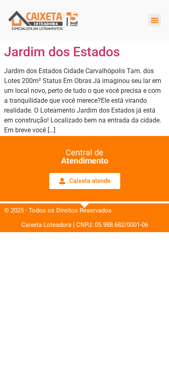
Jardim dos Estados (62, 52)
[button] (154, 20)
